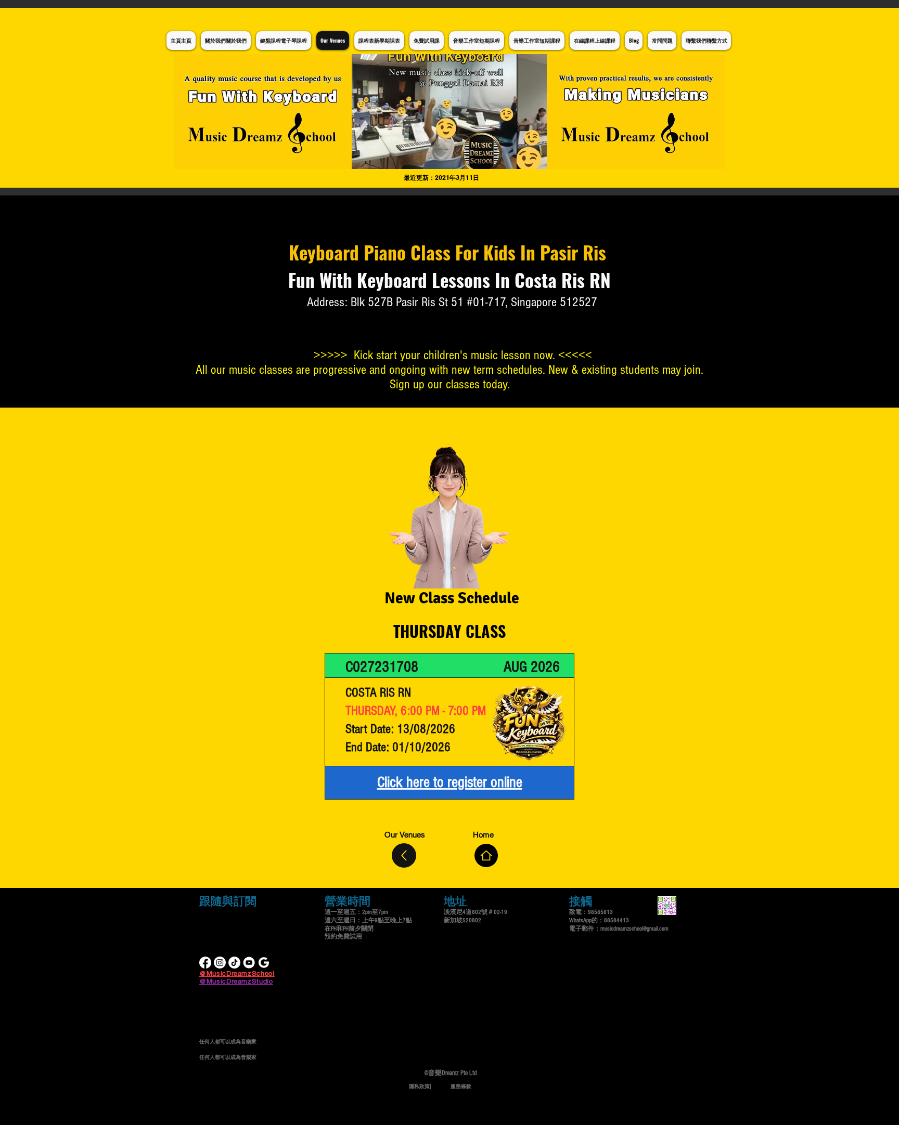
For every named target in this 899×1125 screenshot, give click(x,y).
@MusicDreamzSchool (237, 973)
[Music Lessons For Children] (249, 963)
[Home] (486, 855)
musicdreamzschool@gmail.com (634, 928)
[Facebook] (205, 963)
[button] (449, 111)
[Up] (404, 855)
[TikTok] (234, 963)
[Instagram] (220, 963)
